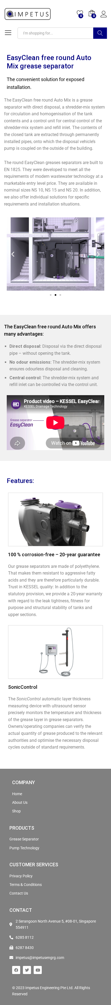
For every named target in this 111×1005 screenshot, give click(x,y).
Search (100, 33)
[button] (12, 254)
